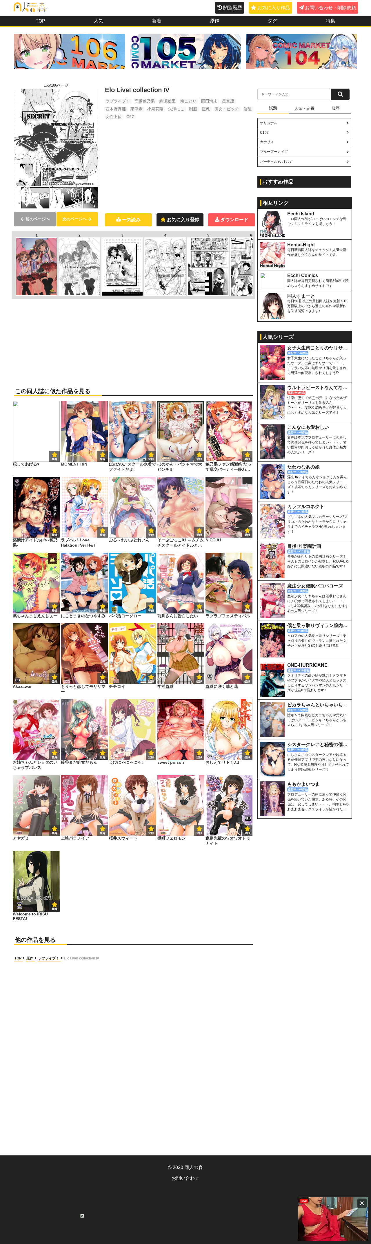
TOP (40, 21)
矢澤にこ (176, 109)
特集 (330, 20)
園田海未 (209, 101)
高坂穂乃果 (144, 101)
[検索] (340, 94)
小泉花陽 (155, 109)
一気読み (131, 219)
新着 (156, 20)
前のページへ (38, 219)
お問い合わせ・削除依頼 (330, 7)
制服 (193, 109)
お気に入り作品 (273, 7)
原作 (214, 20)
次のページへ (74, 219)
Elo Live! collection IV (81, 958)
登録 (103, 459)
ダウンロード (234, 219)
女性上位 (114, 116)
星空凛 (228, 101)
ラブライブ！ (118, 101)
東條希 (136, 109)
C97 (130, 116)
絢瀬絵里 (167, 101)
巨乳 (206, 109)
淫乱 (247, 109)
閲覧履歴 (232, 7)
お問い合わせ (185, 1178)
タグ (272, 20)
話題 (273, 108)
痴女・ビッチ (226, 109)
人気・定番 (304, 108)
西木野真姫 (116, 109)
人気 (98, 20)
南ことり (188, 101)
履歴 (336, 108)
